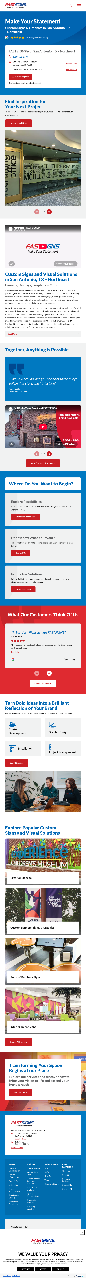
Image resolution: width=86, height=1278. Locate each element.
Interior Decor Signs (33, 1173)
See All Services (17, 763)
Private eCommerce (14, 1176)
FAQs (46, 1172)
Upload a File (67, 1189)
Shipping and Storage (14, 1196)
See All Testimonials (43, 683)
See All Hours (71, 70)
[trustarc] (79, 1276)
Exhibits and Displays (32, 1188)
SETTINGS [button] (25, 1269)
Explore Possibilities (18, 123)
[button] (82, 1232)
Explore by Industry (31, 1207)
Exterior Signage (33, 1168)
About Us (66, 1171)
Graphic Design (15, 1181)
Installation (13, 1185)
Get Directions (71, 63)
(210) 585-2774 (20, 57)
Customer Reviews (66, 1180)
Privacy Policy (7, 1276)
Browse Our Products (32, 1201)
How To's (48, 1176)
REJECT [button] (60, 1269)
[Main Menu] (79, 6)
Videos (47, 1180)
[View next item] (49, 211)
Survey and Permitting (13, 1203)
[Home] (16, 5)
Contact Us (67, 1185)
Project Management (14, 1190)
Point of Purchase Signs (33, 1195)
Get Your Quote (22, 76)
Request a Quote (51, 1184)
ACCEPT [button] (43, 1269)
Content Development (14, 1169)
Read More (15, 652)
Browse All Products (18, 1042)
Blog (46, 1168)
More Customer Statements (43, 463)
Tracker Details (16, 1276)
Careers (65, 1175)
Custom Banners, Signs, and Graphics (34, 1181)
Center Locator (17, 1148)
